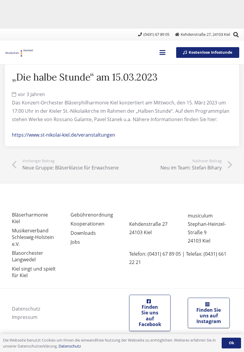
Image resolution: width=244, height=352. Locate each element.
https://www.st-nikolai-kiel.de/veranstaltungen (63, 135)
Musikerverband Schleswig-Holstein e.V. (33, 237)
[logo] (19, 52)
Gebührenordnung (92, 214)
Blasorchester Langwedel (27, 256)
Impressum (24, 317)
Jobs (75, 242)
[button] (236, 34)
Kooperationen (87, 223)
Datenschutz (26, 308)
